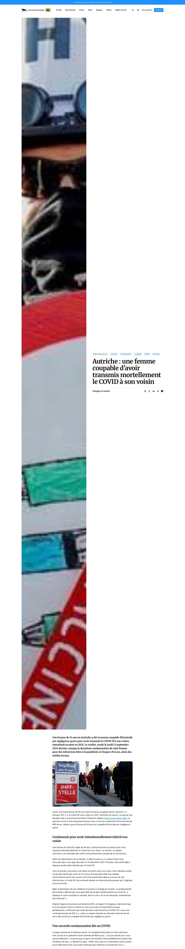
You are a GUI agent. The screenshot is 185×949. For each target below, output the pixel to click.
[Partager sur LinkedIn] (153, 391)
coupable (137, 354)
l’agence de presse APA (115, 818)
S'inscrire (158, 10)
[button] (133, 10)
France (81, 10)
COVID (147, 354)
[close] (182, 2)
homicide (156, 354)
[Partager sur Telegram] (157, 391)
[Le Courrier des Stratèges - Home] (37, 10)
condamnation (125, 354)
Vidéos (108, 10)
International (70, 10)
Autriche (114, 354)
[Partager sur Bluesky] (162, 391)
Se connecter (147, 10)
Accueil (58, 10)
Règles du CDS (120, 10)
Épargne (99, 10)
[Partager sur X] (149, 391)
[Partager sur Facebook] (145, 391)
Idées (90, 10)
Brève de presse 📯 (100, 354)
